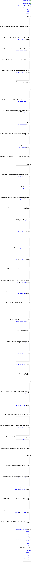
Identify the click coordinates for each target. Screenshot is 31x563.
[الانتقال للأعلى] (30, 562)
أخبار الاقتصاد (17, 39)
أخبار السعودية (17, 489)
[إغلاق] (30, 549)
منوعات (17, 248)
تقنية (18, 101)
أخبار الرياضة (17, 176)
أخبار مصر (17, 321)
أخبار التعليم (16, 393)
